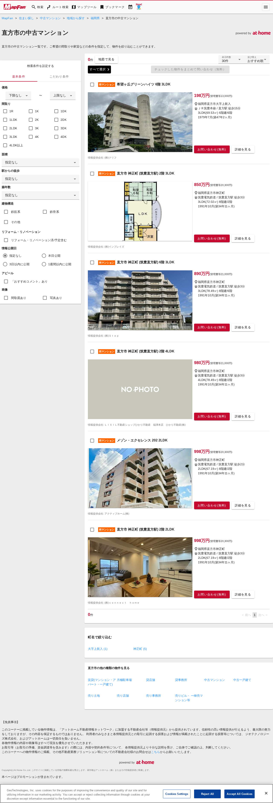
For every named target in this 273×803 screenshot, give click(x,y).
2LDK (13, 128)
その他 (15, 222)
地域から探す (76, 18)
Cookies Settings (176, 793)
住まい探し (26, 18)
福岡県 (95, 18)
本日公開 (54, 255)
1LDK (13, 119)
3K (37, 128)
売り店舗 (123, 695)
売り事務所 (153, 695)
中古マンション (50, 18)
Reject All (207, 793)
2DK (64, 119)
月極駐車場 (124, 680)
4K (37, 136)
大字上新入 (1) (97, 648)
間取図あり (18, 298)
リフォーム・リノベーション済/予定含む (39, 240)
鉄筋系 (15, 211)
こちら (155, 752)
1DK (64, 111)
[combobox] (18, 95)
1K (37, 111)
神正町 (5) (140, 648)
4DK (64, 136)
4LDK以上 (16, 145)
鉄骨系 (54, 211)
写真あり (56, 298)
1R (11, 111)
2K (37, 119)
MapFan (7, 18)
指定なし (15, 255)
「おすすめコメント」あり (29, 281)
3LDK (13, 136)
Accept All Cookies (239, 793)
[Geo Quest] (139, 7)
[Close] (266, 793)
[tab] (18, 76)
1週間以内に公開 (59, 264)
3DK (64, 128)
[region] (136, 793)
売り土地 (94, 695)
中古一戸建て (242, 680)
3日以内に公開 (19, 264)
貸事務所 (181, 680)
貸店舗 (150, 680)
